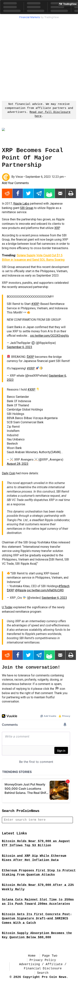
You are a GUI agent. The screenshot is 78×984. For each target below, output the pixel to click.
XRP (57, 228)
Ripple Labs (21, 203)
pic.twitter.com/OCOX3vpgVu (49, 335)
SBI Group (26, 208)
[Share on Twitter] (28, 193)
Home (32, 956)
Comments (15, 183)
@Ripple (20, 590)
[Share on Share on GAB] (49, 193)
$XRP (30, 357)
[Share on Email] (60, 193)
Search (42, 973)
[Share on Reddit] (7, 193)
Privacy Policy (43, 960)
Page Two (49, 956)
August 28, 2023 (17, 464)
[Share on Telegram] (39, 193)
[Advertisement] (39, 59)
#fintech (63, 586)
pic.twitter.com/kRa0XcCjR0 (45, 590)
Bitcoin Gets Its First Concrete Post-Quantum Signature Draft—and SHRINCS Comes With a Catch (37, 919)
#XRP (35, 304)
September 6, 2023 (19, 347)
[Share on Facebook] (17, 193)
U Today (7, 607)
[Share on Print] (71, 193)
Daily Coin (8, 473)
